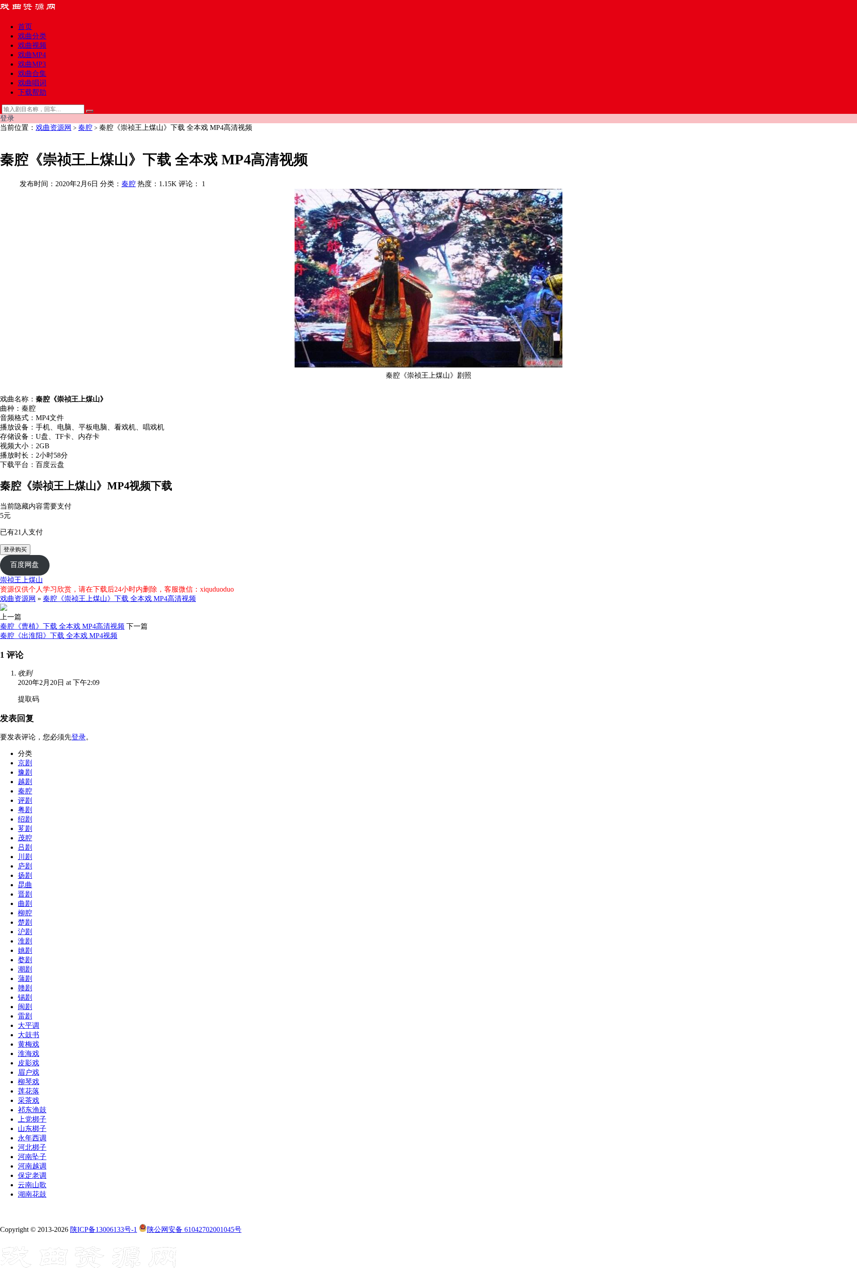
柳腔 (25, 913)
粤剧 (25, 810)
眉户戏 (28, 1072)
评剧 (25, 800)
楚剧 (25, 922)
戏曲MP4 (32, 54)
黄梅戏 (28, 1044)
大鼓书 (28, 1035)
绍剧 (25, 819)
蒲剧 (25, 978)
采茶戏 (28, 1100)
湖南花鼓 (32, 1194)
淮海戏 (28, 1053)
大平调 (28, 1025)
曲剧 (25, 903)
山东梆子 (32, 1128)
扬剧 (25, 875)
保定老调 (32, 1175)
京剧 (25, 763)
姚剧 (25, 950)
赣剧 (25, 988)
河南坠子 (32, 1156)
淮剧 (25, 941)
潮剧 (25, 969)
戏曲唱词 (32, 83)
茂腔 (25, 838)
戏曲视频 (32, 45)
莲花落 (28, 1091)
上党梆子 (32, 1119)
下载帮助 (32, 92)
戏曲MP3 (32, 64)
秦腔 (85, 127)
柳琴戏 (28, 1081)
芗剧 (25, 828)
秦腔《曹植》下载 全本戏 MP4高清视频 (62, 626)
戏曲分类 (32, 36)
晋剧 (25, 894)
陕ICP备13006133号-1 (103, 1229)
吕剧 (25, 847)
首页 (25, 26)
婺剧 (25, 960)
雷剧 (25, 1016)
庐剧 (25, 866)
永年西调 (32, 1138)
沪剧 (25, 931)
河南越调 (32, 1166)
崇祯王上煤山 (21, 580)
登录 (78, 737)
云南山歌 (32, 1185)
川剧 (25, 856)
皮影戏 (28, 1063)
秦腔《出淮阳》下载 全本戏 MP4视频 (58, 635)
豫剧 (25, 772)
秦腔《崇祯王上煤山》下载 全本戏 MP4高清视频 (119, 598)
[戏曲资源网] (33, 11)
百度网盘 (24, 564)
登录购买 (15, 549)
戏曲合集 (32, 73)
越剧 (25, 781)
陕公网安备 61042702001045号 (194, 1229)
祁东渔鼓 (32, 1110)
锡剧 (25, 997)
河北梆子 (32, 1147)
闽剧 (25, 1006)
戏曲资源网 (53, 127)
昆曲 (25, 885)
